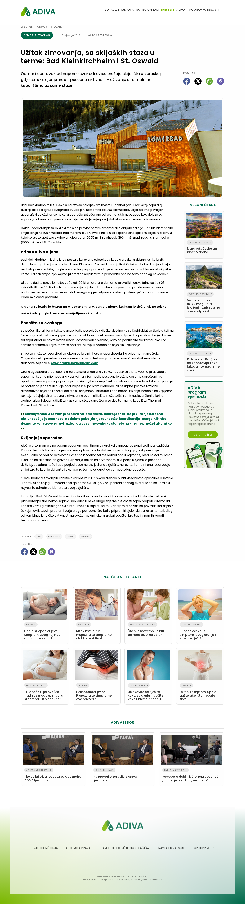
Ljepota (127, 9)
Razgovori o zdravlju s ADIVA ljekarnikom (115, 775)
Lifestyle (167, 9)
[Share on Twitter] (198, 81)
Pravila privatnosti (171, 848)
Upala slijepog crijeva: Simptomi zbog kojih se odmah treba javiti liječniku (42, 632)
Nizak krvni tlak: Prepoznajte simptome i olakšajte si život (94, 632)
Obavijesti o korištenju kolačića (123, 848)
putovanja (54, 536)
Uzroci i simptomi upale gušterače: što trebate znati (198, 692)
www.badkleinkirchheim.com (74, 363)
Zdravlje (112, 9)
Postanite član (203, 435)
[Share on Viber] (220, 81)
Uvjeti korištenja (45, 848)
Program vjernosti (203, 9)
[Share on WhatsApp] (209, 81)
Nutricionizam (147, 9)
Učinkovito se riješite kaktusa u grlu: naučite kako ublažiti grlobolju (145, 692)
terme (70, 536)
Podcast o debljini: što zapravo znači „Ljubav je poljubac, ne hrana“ (190, 775)
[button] (222, 9)
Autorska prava (78, 848)
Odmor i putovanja (50, 27)
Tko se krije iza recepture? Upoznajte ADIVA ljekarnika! (52, 775)
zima (39, 536)
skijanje (85, 536)
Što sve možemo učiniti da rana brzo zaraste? (146, 630)
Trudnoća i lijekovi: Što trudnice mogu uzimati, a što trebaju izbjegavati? (43, 692)
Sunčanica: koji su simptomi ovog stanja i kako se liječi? (198, 632)
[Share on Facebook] (186, 81)
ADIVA (180, 9)
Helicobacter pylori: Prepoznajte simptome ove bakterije (94, 692)
